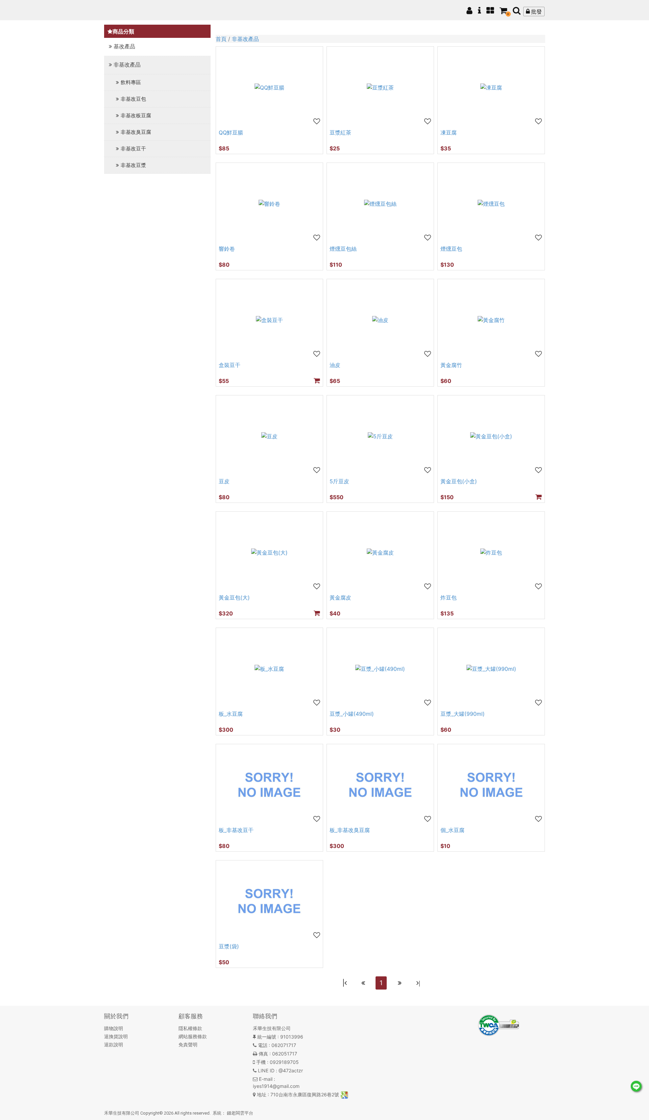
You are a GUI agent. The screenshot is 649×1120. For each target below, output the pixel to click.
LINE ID (266, 1070)
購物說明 (113, 1028)
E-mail (265, 1079)
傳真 (263, 1053)
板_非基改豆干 (236, 830)
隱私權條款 (190, 1028)
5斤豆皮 (339, 481)
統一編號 (266, 1037)
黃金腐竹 (451, 365)
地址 (261, 1094)
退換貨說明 (116, 1036)
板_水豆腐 (231, 713)
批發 (536, 11)
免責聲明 (187, 1044)
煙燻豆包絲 (343, 248)
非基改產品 (245, 38)
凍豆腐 (448, 132)
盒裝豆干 (229, 365)
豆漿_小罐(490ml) (352, 713)
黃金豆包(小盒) (458, 481)
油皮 (335, 365)
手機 (261, 1062)
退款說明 (113, 1044)
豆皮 (224, 481)
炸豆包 (448, 597)
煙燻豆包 (451, 248)
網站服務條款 (192, 1036)
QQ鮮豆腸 (231, 132)
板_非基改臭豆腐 (350, 830)
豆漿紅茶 (340, 132)
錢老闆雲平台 (240, 1113)
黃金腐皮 (340, 597)
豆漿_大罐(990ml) (462, 713)
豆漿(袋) (229, 946)
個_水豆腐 (452, 830)
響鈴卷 (227, 248)
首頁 (221, 38)
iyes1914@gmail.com (276, 1086)
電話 (262, 1045)
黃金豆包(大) (234, 597)
